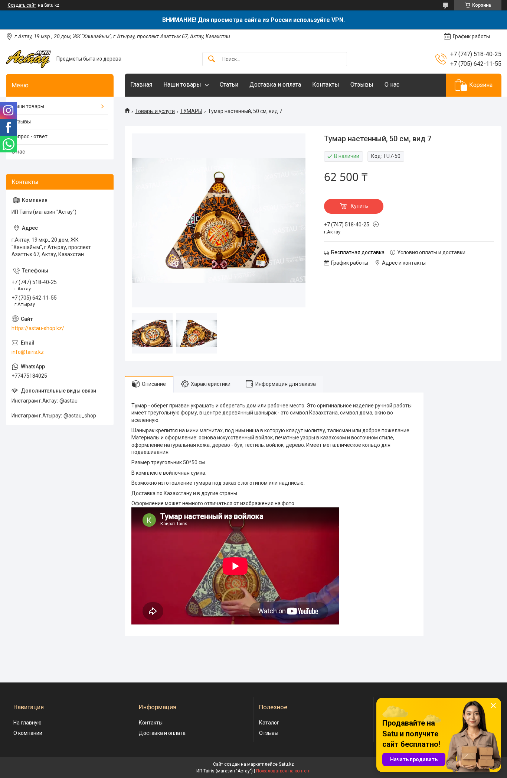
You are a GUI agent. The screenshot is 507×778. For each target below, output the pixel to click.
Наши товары (182, 84)
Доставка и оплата (275, 84)
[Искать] (211, 59)
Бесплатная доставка (358, 252)
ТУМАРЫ (191, 111)
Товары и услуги (155, 111)
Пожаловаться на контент (283, 771)
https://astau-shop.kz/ (38, 328)
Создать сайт (22, 5)
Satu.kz (286, 764)
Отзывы (361, 84)
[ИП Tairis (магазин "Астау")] (28, 59)
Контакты (325, 84)
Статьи (229, 84)
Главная (141, 84)
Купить (359, 206)
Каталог (269, 723)
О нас (392, 84)
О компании (27, 733)
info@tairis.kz (28, 352)
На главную (27, 723)
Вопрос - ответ (30, 136)
